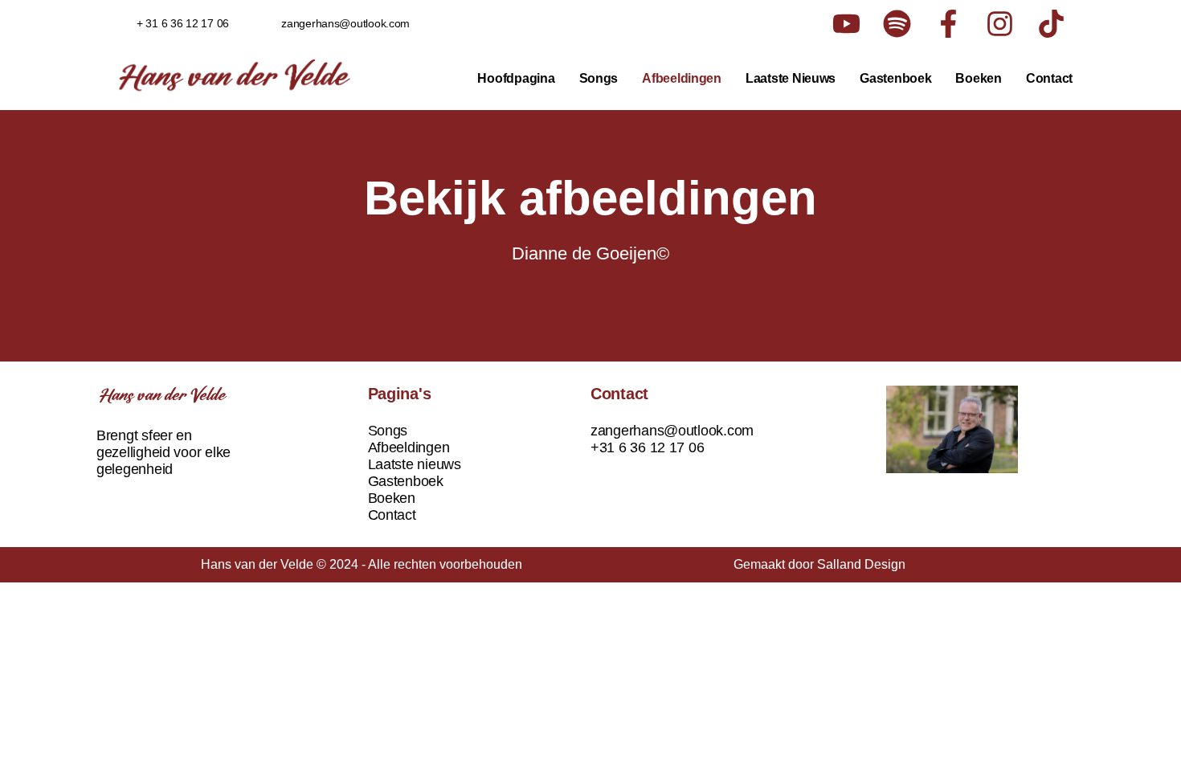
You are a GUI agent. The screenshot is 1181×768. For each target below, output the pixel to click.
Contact (1049, 78)
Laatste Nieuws (791, 78)
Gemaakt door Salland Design (819, 564)
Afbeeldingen (681, 78)
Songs (599, 78)
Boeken (978, 78)
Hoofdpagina (515, 78)
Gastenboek (895, 78)
